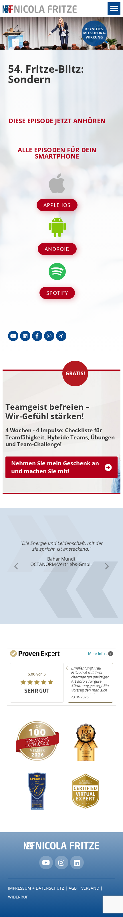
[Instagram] (49, 336)
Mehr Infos (97, 653)
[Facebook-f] (37, 336)
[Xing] (61, 336)
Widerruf (18, 897)
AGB (73, 888)
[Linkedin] (25, 336)
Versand (90, 888)
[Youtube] (13, 336)
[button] (114, 8)
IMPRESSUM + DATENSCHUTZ (36, 888)
